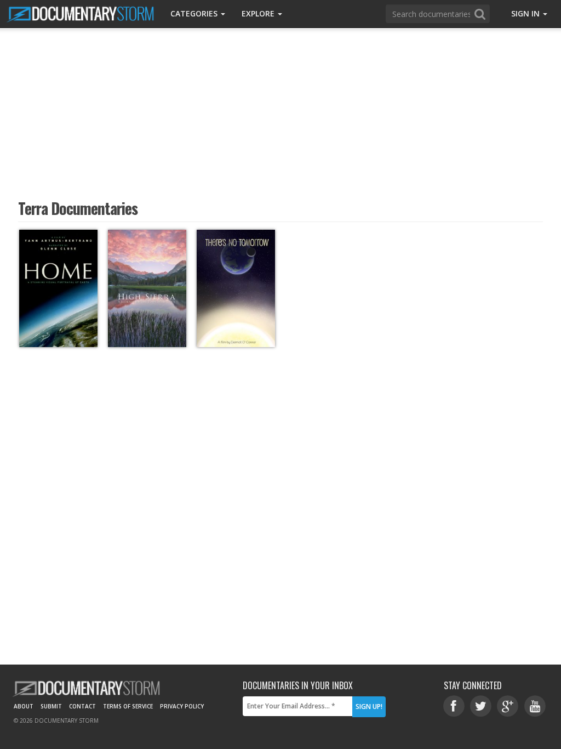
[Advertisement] (280, 112)
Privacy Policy (182, 706)
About (23, 706)
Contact (82, 706)
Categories (195, 13)
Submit (51, 706)
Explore (259, 13)
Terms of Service (128, 706)
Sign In (526, 13)
